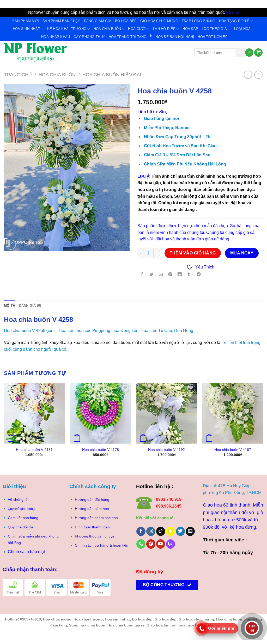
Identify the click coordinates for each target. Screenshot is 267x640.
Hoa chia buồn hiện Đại (111, 74)
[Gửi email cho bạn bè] (161, 274)
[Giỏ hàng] (258, 52)
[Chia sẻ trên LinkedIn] (179, 274)
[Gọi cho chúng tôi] (140, 543)
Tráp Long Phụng (198, 21)
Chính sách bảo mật (26, 551)
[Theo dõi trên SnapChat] (170, 531)
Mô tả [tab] (9, 306)
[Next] (263, 424)
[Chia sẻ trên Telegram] (198, 274)
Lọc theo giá (214, 29)
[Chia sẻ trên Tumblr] (189, 274)
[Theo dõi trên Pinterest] (150, 543)
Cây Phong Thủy (89, 37)
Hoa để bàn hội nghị (174, 37)
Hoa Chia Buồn (107, 29)
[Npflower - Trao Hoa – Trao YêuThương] (95, 52)
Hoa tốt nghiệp (213, 37)
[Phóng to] (11, 245)
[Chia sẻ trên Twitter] (151, 274)
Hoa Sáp (190, 29)
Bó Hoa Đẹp (126, 21)
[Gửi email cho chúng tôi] (190, 531)
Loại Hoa (242, 29)
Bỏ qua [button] (232, 12)
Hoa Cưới (137, 29)
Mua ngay (242, 253)
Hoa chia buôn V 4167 (232, 449)
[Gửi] (240, 52)
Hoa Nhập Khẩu (55, 37)
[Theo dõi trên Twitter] (180, 531)
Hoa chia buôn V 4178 (100, 449)
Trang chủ (18, 74)
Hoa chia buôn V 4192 (166, 449)
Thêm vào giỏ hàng (193, 253)
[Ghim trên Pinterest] (170, 274)
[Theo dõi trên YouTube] (160, 543)
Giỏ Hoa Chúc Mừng (159, 21)
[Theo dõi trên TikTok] (160, 531)
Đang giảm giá (97, 21)
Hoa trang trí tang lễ (130, 37)
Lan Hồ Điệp (164, 29)
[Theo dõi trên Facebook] (140, 531)
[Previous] (4, 424)
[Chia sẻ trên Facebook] (142, 274)
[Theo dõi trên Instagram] (150, 531)
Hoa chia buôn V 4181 (34, 449)
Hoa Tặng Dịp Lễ (234, 21)
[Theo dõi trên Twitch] (170, 543)
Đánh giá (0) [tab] (30, 306)
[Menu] (249, 52)
